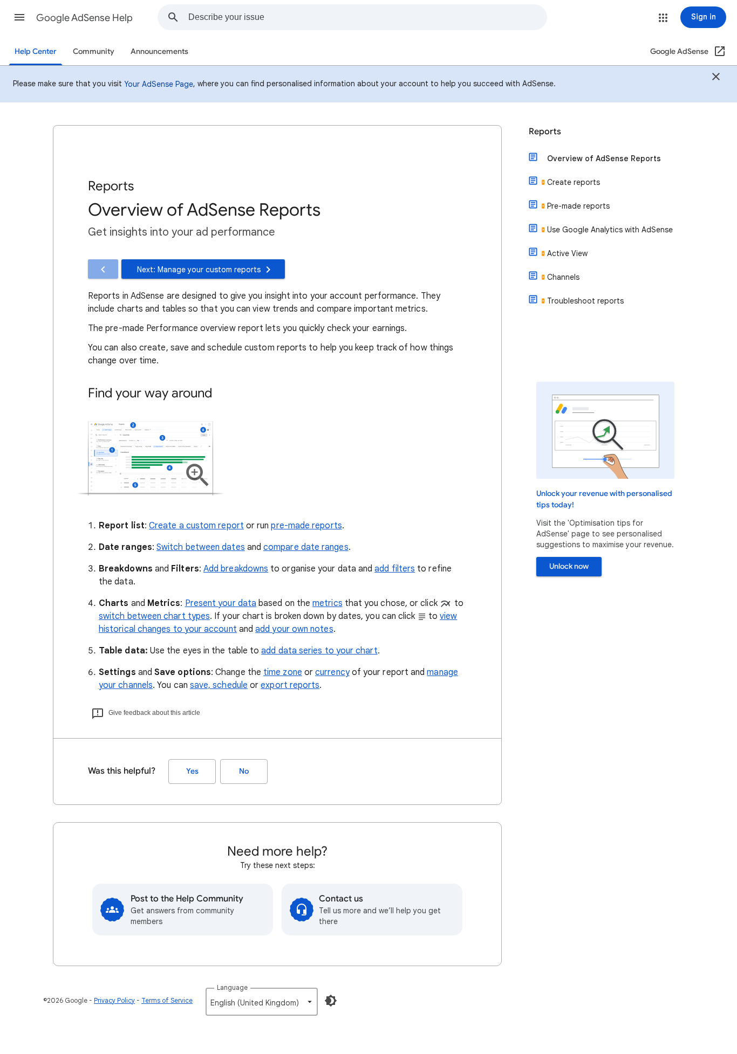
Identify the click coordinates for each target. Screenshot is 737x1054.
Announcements (159, 51)
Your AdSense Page (158, 84)
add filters (394, 568)
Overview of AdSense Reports (604, 158)
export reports (290, 685)
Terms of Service (167, 1000)
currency (332, 672)
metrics (327, 603)
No (244, 771)
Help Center (36, 51)
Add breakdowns (235, 568)
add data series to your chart (319, 650)
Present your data (220, 603)
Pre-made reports (578, 206)
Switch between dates (200, 547)
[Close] (715, 78)
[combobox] (367, 17)
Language (232, 987)
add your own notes (294, 629)
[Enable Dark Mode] (331, 1001)
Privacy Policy (114, 1000)
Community (93, 51)
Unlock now (569, 566)
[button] (19, 17)
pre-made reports (306, 525)
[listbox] (262, 1002)
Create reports (573, 182)
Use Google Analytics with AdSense (610, 230)
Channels (563, 277)
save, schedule (219, 685)
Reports (545, 131)
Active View (567, 253)
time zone (282, 672)
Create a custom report (196, 525)
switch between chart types (154, 616)
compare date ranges (306, 547)
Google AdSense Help (84, 18)
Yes (192, 771)
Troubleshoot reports (585, 301)
